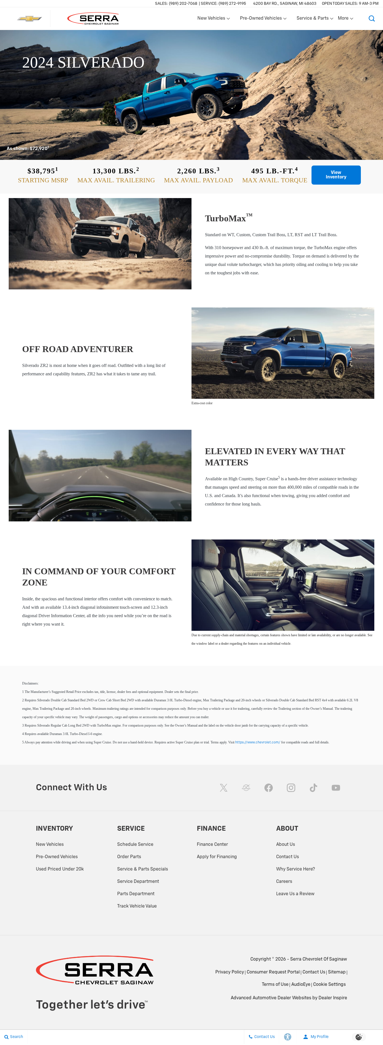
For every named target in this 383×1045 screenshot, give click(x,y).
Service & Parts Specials (142, 869)
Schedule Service (135, 844)
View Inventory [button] (336, 175)
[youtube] (336, 788)
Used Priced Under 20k (60, 869)
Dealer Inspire (333, 998)
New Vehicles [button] (211, 19)
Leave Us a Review (295, 894)
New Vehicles (50, 844)
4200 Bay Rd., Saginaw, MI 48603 (284, 4)
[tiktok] (313, 788)
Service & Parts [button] (312, 19)
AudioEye (300, 984)
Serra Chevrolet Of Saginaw (318, 959)
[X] (224, 788)
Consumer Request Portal (273, 972)
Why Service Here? (295, 869)
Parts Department (135, 894)
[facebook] (268, 788)
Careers (284, 881)
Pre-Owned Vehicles (57, 857)
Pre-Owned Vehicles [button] (261, 19)
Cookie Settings (329, 984)
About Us (285, 844)
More (343, 19)
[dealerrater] (246, 788)
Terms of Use (275, 984)
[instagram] (291, 788)
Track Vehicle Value (137, 906)
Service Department (138, 881)
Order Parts (129, 857)
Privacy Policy (229, 972)
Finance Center (212, 844)
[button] (372, 18)
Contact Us (287, 857)
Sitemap (337, 972)
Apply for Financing (217, 857)
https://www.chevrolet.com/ (257, 742)
